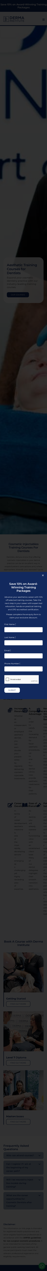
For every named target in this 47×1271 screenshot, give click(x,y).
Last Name (10, 637)
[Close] (43, 575)
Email (7, 650)
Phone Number (12, 664)
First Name (10, 624)
